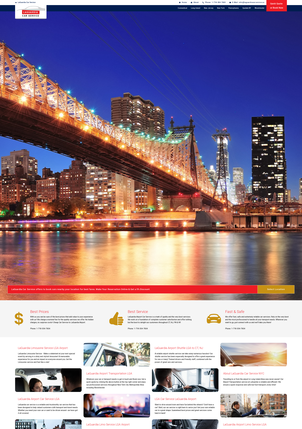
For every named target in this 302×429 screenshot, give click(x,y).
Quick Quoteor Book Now (276, 5)
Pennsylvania (233, 8)
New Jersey (208, 8)
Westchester (259, 8)
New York (221, 8)
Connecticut (182, 8)
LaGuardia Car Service (27, 2)
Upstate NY (246, 8)
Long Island (195, 8)
